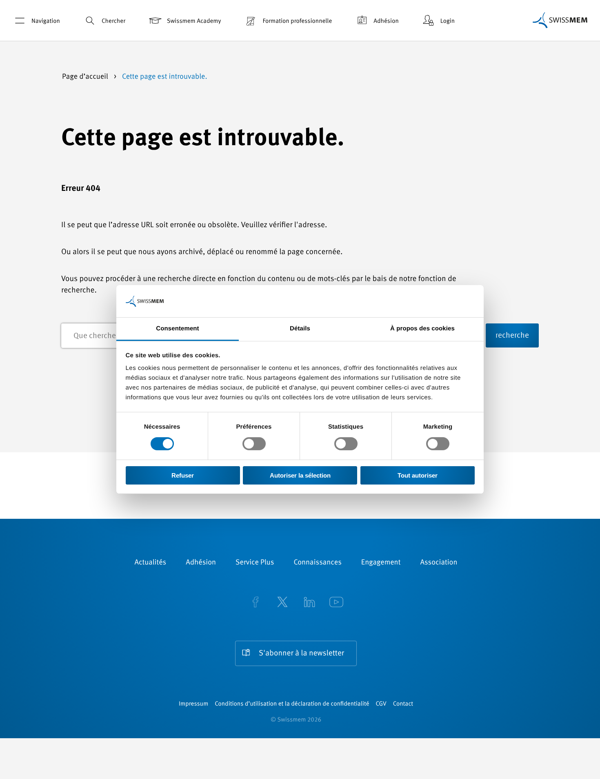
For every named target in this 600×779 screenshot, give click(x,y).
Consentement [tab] (177, 328)
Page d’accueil (86, 77)
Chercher (113, 21)
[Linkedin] (309, 603)
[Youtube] (336, 603)
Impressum (193, 704)
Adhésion (386, 21)
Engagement (381, 563)
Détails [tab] (300, 328)
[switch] (254, 443)
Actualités (151, 563)
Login (447, 21)
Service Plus (255, 563)
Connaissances (317, 563)
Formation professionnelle (297, 21)
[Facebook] (255, 603)
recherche (512, 336)
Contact (403, 704)
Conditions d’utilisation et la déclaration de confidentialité (292, 704)
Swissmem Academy (194, 21)
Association (438, 563)
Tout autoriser (418, 475)
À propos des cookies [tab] (422, 328)
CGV (381, 704)
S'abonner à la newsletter (301, 653)
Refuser (182, 475)
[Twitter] (282, 603)
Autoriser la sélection (300, 475)
